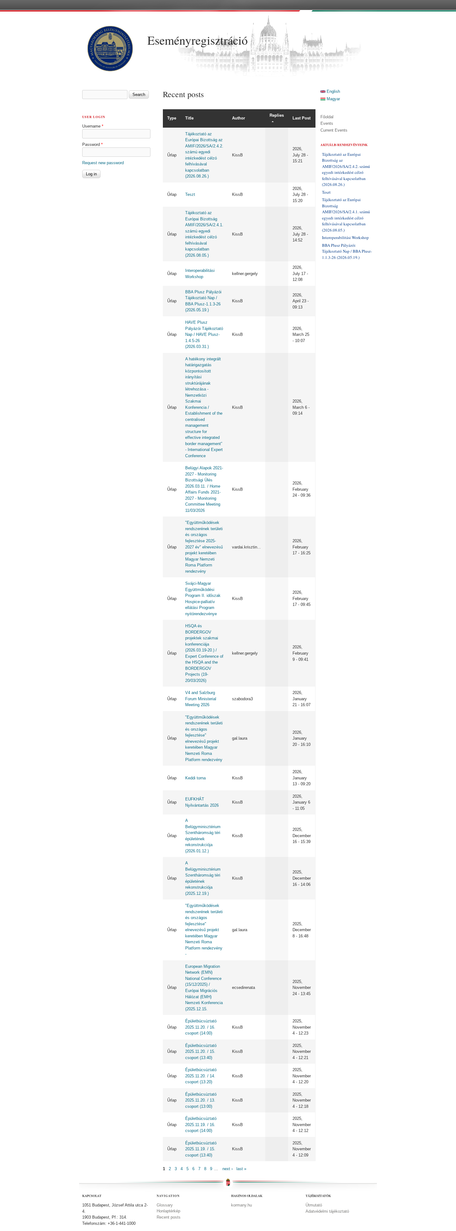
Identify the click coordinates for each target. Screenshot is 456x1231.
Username (92, 126)
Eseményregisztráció (197, 40)
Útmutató (314, 1205)
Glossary (165, 1205)
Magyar (332, 99)
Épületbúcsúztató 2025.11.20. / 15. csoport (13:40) (201, 1051)
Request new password (103, 162)
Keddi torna (195, 778)
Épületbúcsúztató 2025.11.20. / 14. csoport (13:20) (201, 1075)
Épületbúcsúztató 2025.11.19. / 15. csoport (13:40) (201, 1149)
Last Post (302, 118)
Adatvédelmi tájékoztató (327, 1211)
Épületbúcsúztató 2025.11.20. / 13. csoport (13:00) (201, 1100)
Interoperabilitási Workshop (345, 237)
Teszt (190, 194)
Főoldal (326, 117)
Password (92, 144)
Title (189, 118)
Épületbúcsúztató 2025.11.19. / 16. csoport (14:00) (201, 1124)
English (332, 91)
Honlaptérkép (168, 1211)
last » (241, 1168)
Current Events (333, 130)
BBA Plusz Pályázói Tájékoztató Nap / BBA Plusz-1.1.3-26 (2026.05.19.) (347, 251)
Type (171, 118)
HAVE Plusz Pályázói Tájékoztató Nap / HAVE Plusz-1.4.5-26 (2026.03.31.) (204, 334)
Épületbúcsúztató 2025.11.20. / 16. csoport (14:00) (201, 1027)
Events (326, 123)
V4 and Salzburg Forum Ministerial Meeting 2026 (200, 698)
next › (227, 1168)
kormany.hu (241, 1205)
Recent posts (169, 1217)
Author (238, 118)
